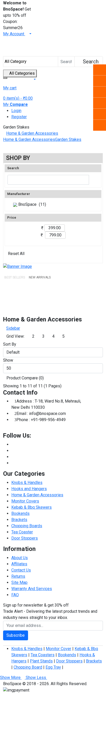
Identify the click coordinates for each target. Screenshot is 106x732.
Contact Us (21, 570)
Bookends (20, 513)
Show (8, 360)
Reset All (16, 253)
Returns (18, 576)
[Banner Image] (17, 266)
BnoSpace (27, 204)
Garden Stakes (68, 139)
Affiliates (19, 563)
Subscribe (15, 635)
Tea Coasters (43, 654)
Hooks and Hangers (29, 488)
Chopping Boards (26, 525)
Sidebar (13, 328)
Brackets (19, 519)
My (15, 104)
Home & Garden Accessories (32, 133)
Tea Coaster (22, 532)
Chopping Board (28, 667)
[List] (85, 336)
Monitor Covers (25, 501)
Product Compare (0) (25, 378)
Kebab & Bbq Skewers (31, 507)
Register (19, 116)
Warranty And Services (31, 588)
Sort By (9, 344)
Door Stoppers (24, 538)
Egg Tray (53, 667)
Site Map (19, 582)
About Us (19, 557)
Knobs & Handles (26, 482)
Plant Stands (41, 661)
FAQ (15, 594)
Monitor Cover (58, 648)
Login (16, 110)
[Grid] (74, 336)
